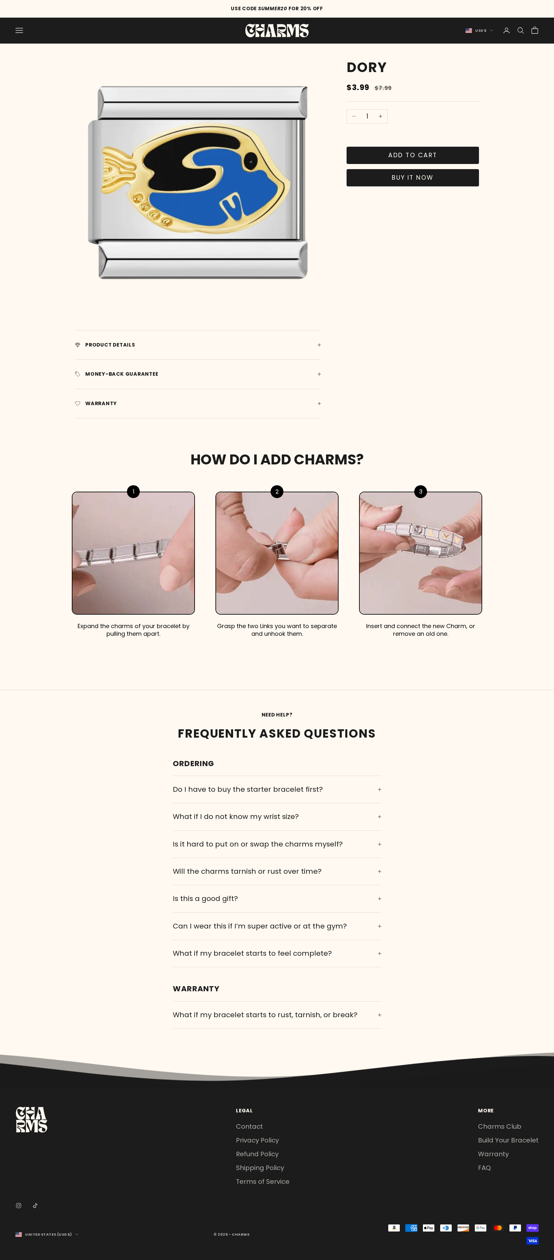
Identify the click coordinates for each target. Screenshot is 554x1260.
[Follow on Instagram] (18, 1205)
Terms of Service (263, 1181)
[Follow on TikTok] (35, 1205)
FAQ (484, 1167)
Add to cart (412, 155)
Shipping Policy (260, 1167)
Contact (249, 1126)
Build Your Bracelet (508, 1140)
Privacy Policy (257, 1140)
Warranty (493, 1154)
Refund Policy (257, 1154)
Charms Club (499, 1126)
